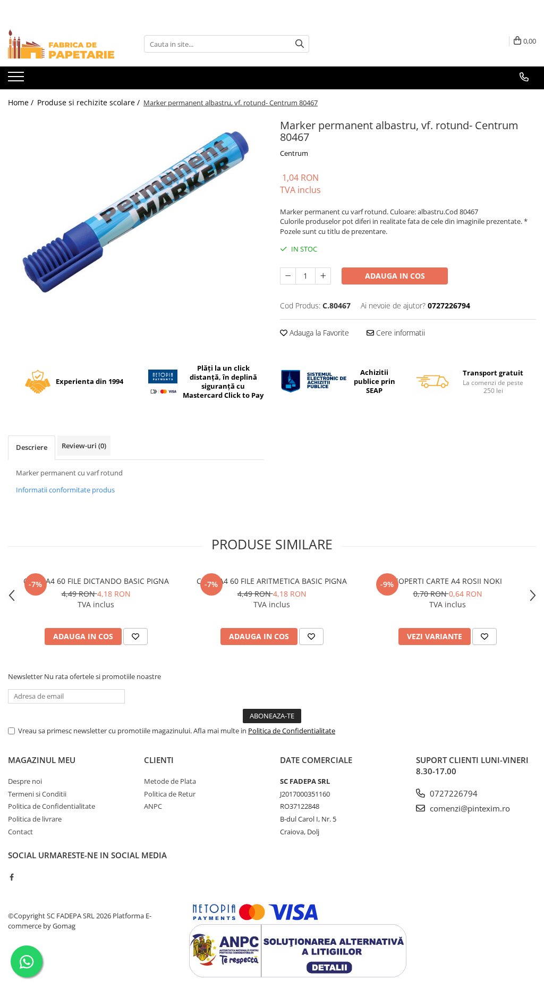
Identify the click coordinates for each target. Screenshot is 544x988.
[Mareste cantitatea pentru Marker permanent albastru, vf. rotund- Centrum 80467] (323, 275)
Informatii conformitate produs (65, 490)
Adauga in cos (395, 276)
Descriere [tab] (31, 447)
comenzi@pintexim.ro (469, 808)
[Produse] (17, 80)
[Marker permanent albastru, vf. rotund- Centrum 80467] (136, 212)
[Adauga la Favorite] (135, 636)
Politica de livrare (35, 819)
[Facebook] (11, 877)
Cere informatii (399, 333)
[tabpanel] (136, 212)
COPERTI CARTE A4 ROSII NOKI (448, 581)
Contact (20, 831)
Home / (22, 102)
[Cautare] (299, 44)
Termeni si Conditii (37, 794)
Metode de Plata (170, 781)
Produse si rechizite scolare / (89, 102)
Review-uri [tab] (84, 445)
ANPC (153, 806)
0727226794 (453, 793)
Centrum (294, 153)
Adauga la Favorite (318, 333)
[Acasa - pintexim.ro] (61, 43)
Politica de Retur (170, 794)
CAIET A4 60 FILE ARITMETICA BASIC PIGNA (272, 581)
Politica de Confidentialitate (291, 730)
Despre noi (25, 781)
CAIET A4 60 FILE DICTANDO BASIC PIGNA (96, 581)
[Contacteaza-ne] (524, 77)
